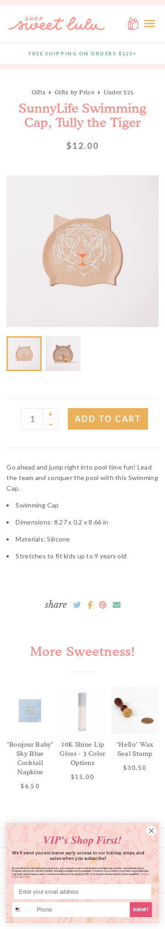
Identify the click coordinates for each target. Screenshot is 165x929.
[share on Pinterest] (102, 605)
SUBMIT (141, 909)
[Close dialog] (151, 830)
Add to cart (108, 419)
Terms (26, 877)
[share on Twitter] (77, 605)
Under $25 (118, 92)
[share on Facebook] (90, 605)
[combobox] (23, 909)
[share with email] (117, 605)
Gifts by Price (74, 92)
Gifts (38, 92)
